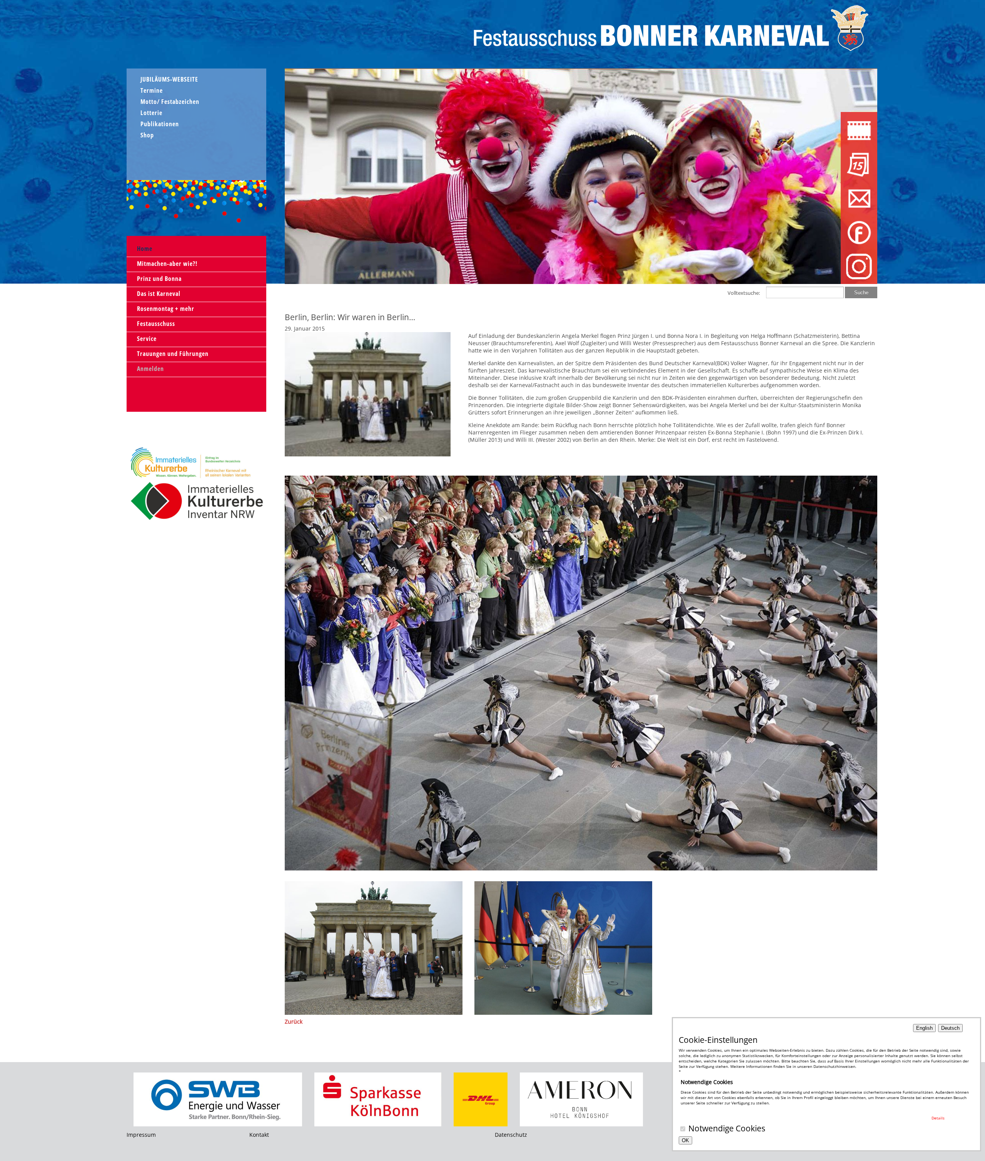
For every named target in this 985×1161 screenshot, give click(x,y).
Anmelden (150, 368)
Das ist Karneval (158, 293)
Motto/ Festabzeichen (169, 101)
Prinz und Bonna (159, 278)
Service (147, 338)
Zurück (293, 1021)
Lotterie (151, 113)
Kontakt (259, 1134)
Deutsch (950, 1028)
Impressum (141, 1134)
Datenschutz (511, 1134)
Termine (151, 90)
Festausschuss (156, 323)
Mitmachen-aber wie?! (167, 263)
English (924, 1028)
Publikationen (159, 124)
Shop (147, 135)
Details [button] (938, 1118)
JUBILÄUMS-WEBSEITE (169, 79)
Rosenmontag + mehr (165, 308)
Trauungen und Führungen (173, 353)
